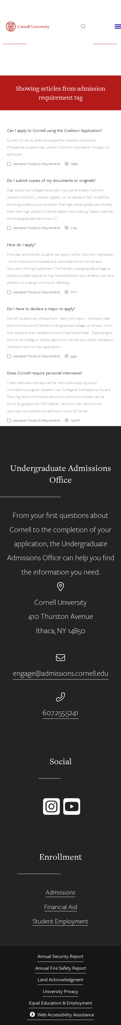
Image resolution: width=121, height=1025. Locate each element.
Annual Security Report (60, 956)
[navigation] (118, 27)
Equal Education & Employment (60, 1002)
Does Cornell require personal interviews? (44, 373)
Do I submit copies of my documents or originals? (51, 180)
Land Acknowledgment (60, 979)
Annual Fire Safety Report (60, 967)
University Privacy (60, 991)
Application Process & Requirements (36, 163)
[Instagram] (50, 812)
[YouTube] (70, 812)
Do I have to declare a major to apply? (41, 308)
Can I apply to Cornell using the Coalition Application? (54, 130)
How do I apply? (21, 244)
